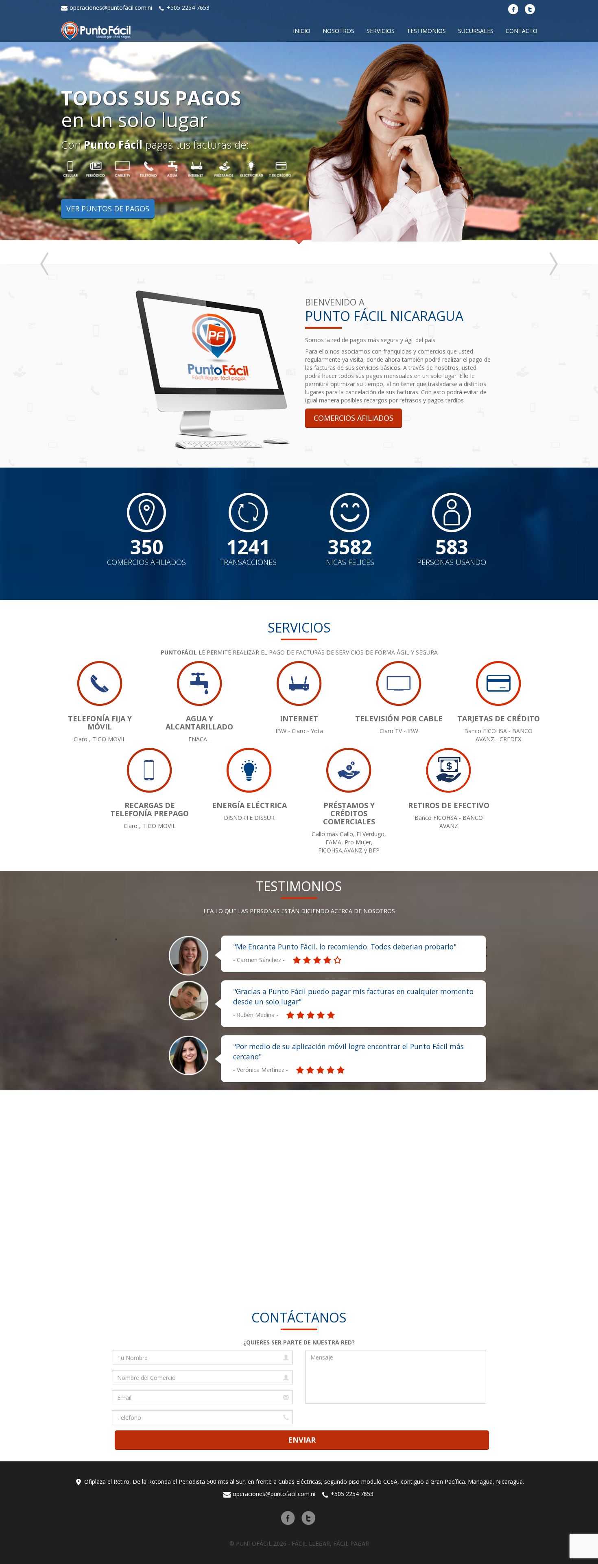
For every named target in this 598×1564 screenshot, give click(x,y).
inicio (301, 31)
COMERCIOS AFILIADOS (353, 418)
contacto (521, 31)
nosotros (338, 31)
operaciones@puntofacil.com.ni (110, 7)
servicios (381, 31)
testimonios (426, 31)
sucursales (475, 31)
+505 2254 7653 (187, 7)
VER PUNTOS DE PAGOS (107, 208)
